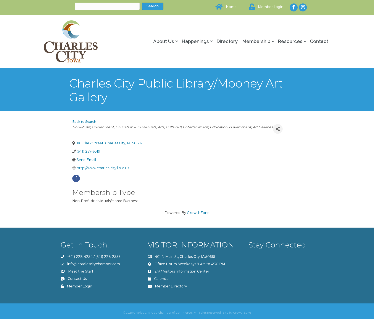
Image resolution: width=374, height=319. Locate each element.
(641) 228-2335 (108, 257)
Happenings (195, 41)
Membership (256, 41)
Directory (227, 41)
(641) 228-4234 (80, 257)
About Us (163, 41)
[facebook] (76, 178)
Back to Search (84, 122)
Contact (319, 41)
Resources (290, 41)
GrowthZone (198, 213)
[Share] (278, 129)
